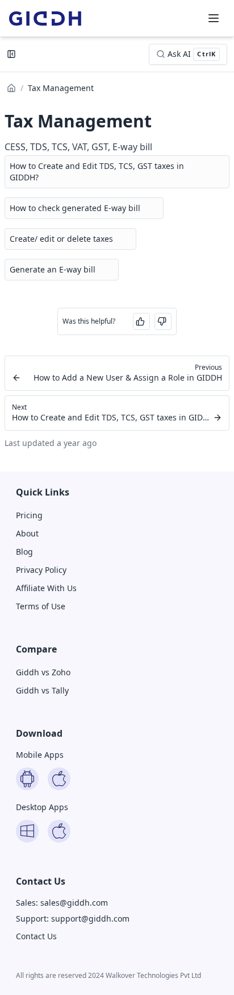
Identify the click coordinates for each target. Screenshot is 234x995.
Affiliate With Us (46, 588)
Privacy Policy (41, 569)
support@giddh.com (90, 918)
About (27, 533)
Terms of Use (40, 606)
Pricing (29, 515)
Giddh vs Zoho (43, 672)
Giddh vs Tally (42, 690)
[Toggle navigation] (213, 18)
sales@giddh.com (74, 902)
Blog (24, 551)
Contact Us (36, 936)
